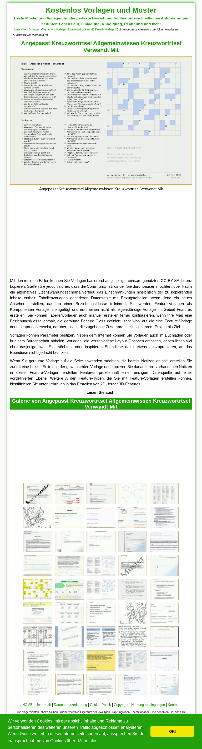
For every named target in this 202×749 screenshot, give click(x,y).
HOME (27, 705)
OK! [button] (172, 731)
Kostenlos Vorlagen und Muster (101, 10)
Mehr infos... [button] (89, 740)
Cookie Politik (100, 705)
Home (16, 29)
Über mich (43, 705)
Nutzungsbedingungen (148, 705)
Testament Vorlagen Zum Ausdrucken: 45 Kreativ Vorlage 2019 (82, 29)
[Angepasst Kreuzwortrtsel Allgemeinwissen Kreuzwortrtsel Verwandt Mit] (101, 183)
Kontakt (174, 705)
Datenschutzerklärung (70, 705)
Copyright (121, 705)
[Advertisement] (101, 238)
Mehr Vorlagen (31, 29)
